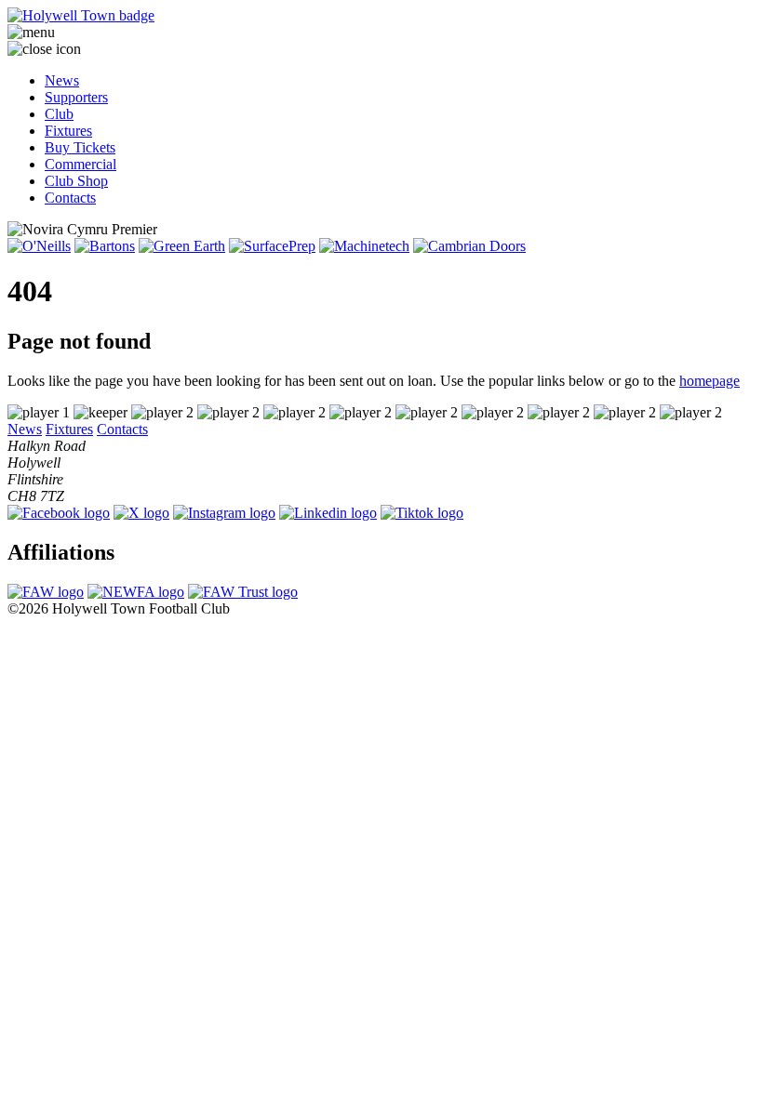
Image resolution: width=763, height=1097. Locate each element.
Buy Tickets (80, 147)
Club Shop (76, 181)
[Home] (381, 15)
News (62, 80)
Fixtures (68, 131)
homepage (709, 381)
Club (59, 114)
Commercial (80, 164)
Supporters (76, 97)
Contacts (70, 197)
